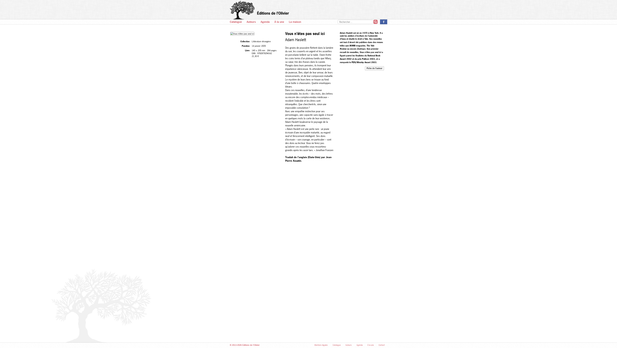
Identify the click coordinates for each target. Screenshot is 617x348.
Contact (382, 345)
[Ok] (375, 22)
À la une (279, 22)
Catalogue (236, 22)
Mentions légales (321, 345)
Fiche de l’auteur (374, 68)
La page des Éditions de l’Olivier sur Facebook (383, 21)
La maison (295, 22)
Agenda (265, 22)
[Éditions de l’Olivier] (308, 10)
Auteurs (251, 22)
